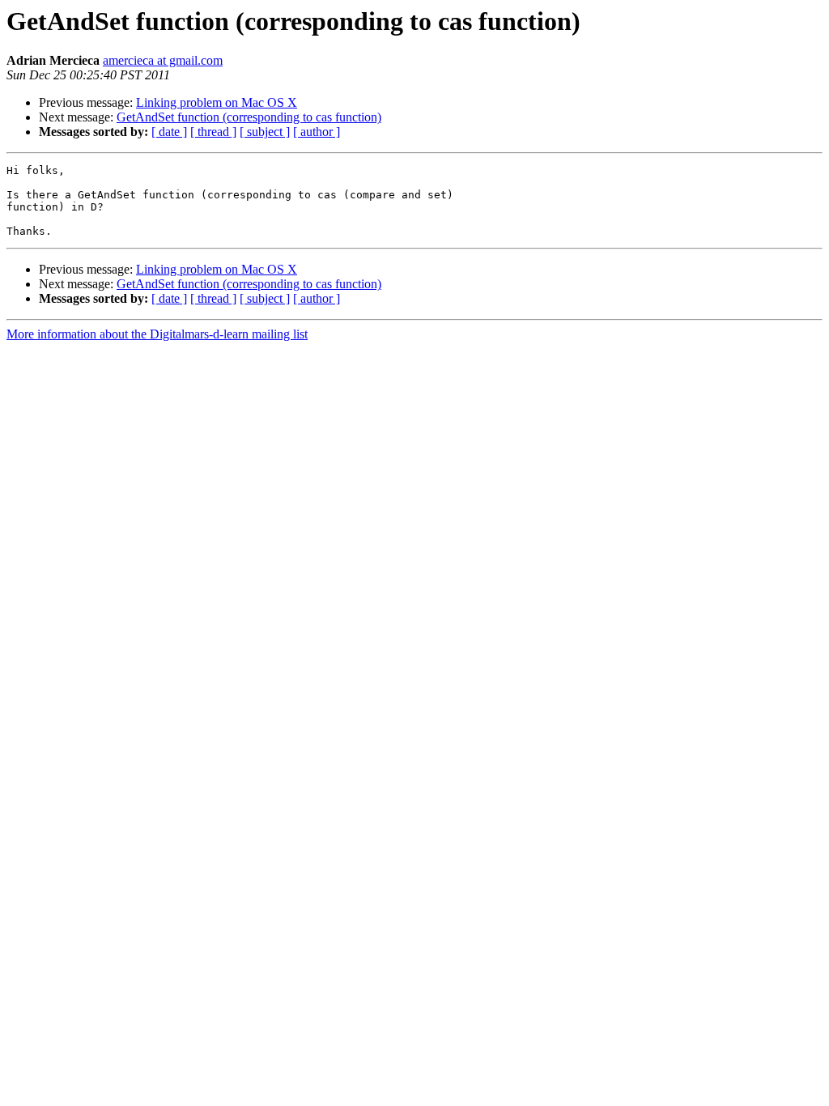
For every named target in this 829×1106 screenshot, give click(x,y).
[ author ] (316, 131)
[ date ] (169, 131)
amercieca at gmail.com (163, 60)
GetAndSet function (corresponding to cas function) (249, 117)
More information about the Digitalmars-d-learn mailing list (157, 334)
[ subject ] (265, 131)
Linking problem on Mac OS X (216, 102)
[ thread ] (213, 131)
